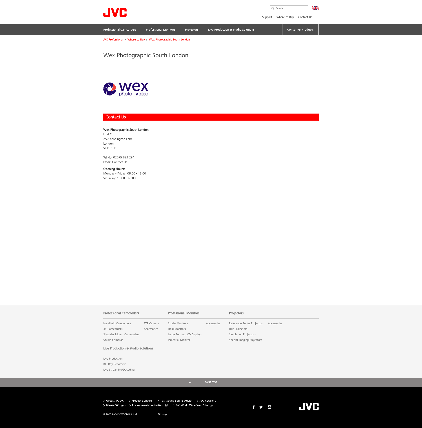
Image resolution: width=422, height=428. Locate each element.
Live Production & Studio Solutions (128, 348)
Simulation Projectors (242, 334)
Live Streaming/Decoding (119, 369)
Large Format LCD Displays (185, 334)
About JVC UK (115, 400)
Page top (211, 382)
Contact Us (305, 17)
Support (267, 17)
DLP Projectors (238, 329)
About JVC (112, 405)
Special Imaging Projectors (245, 340)
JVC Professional (113, 39)
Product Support (142, 400)
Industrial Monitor (179, 340)
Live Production (112, 358)
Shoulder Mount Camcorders (121, 334)
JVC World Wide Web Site (192, 405)
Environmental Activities (147, 405)
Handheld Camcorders (117, 323)
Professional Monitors (183, 313)
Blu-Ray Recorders (114, 364)
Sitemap (162, 414)
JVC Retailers (208, 400)
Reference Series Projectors (246, 323)
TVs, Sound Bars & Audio (175, 400)
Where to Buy (285, 17)
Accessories (151, 329)
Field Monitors (177, 329)
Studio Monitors (178, 323)
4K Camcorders (112, 329)
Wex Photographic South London (169, 39)
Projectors (236, 313)
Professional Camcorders (121, 313)
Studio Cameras (113, 340)
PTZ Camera (151, 323)
